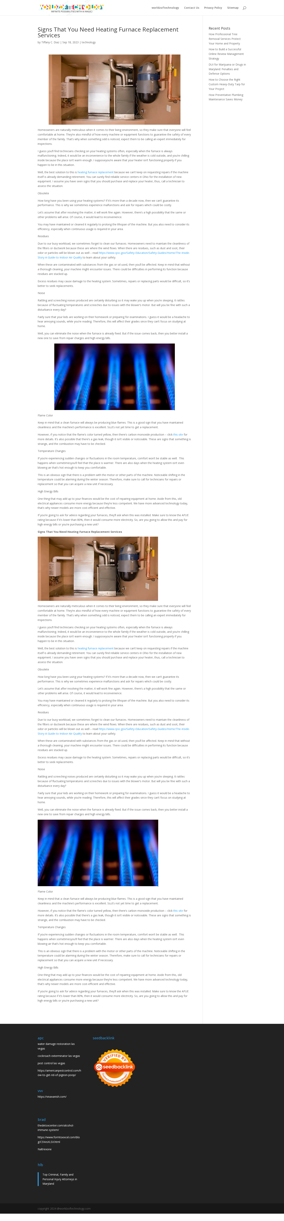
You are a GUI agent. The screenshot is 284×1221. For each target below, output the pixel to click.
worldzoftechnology (165, 7)
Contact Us (191, 7)
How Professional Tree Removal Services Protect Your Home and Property (225, 38)
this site (178, 434)
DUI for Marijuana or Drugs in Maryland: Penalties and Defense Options (227, 69)
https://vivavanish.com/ (52, 1096)
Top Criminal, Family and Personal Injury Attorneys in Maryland (60, 1179)
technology (89, 42)
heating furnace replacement (96, 172)
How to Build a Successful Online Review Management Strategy (226, 53)
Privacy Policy (213, 7)
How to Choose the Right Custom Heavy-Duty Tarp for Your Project (227, 84)
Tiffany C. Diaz (50, 42)
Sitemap (233, 7)
